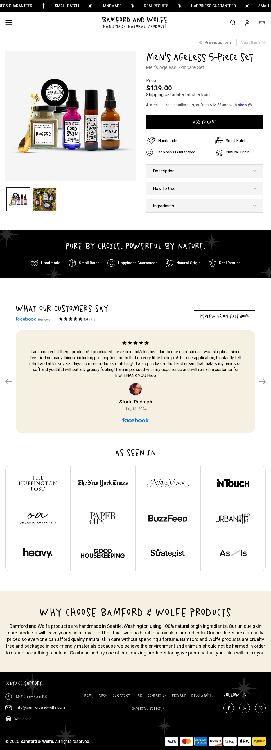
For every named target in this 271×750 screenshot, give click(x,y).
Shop (103, 695)
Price (151, 80)
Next (262, 381)
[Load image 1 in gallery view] (18, 199)
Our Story (121, 695)
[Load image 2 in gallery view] (44, 199)
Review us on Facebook (224, 316)
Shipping (155, 94)
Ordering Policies (148, 708)
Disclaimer (202, 695)
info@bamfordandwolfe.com (40, 707)
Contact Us (157, 695)
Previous (8, 381)
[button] (8, 22)
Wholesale (22, 719)
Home (89, 695)
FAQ (139, 695)
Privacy (179, 695)
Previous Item (218, 42)
